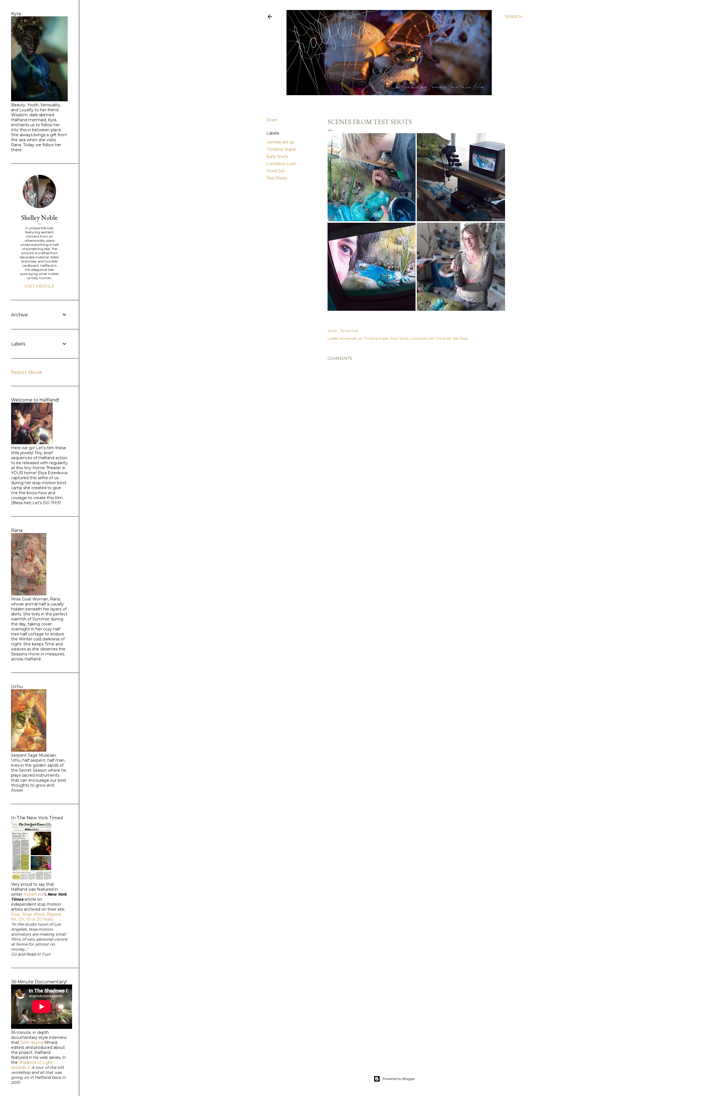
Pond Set (276, 170)
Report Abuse (26, 372)
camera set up (280, 142)
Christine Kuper (281, 149)
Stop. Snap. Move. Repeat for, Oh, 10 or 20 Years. (36, 917)
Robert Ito (33, 894)
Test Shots (277, 178)
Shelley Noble (39, 217)
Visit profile (39, 286)
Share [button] (272, 119)
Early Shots (277, 156)
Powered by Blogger (398, 1079)
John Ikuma (31, 1042)
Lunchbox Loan (281, 163)
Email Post (349, 331)
